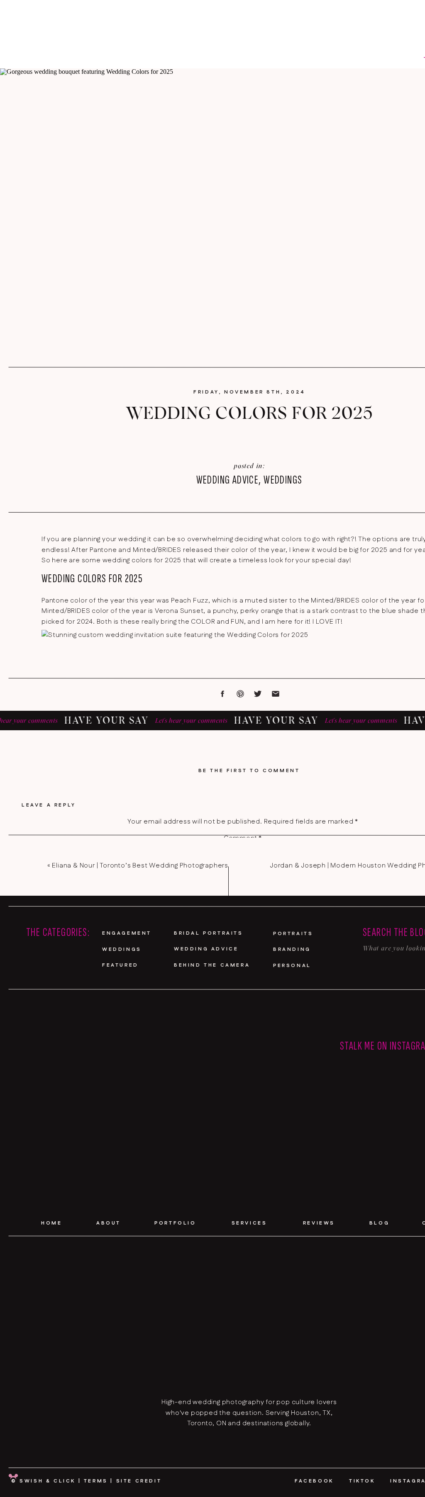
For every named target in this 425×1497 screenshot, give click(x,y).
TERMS (96, 1481)
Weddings (283, 480)
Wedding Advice (227, 480)
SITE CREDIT (139, 1481)
